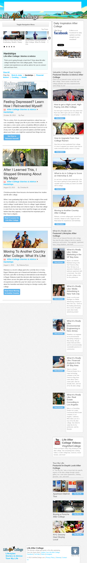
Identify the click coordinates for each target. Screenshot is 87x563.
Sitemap (58, 557)
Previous (2, 38)
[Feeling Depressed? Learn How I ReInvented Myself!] (26, 89)
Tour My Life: (58, 463)
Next (49, 38)
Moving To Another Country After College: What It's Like (25, 253)
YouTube (37, 554)
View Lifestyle (58, 262)
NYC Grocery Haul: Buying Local (59, 537)
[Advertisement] (42, 6)
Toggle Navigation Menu (26, 24)
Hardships (8, 112)
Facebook (30, 554)
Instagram (49, 554)
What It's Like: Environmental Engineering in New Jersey (74, 326)
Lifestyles (11, 553)
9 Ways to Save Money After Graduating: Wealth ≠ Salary (12, 41)
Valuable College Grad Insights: (67, 72)
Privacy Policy (50, 557)
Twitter (43, 554)
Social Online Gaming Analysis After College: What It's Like (35, 42)
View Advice (59, 118)
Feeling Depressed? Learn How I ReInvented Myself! (24, 103)
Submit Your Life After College (50, 552)
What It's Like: (62, 231)
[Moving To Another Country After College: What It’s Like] (26, 239)
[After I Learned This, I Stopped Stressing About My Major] (26, 157)
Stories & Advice (14, 556)
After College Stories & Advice (21, 109)
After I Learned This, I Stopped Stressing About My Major (22, 173)
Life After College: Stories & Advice (20, 56)
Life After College (35, 548)
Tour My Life (77, 494)
